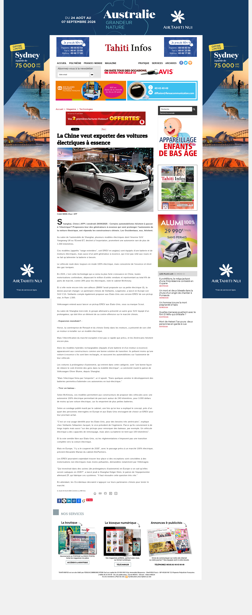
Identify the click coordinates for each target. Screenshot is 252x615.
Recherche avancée (167, 113)
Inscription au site (144, 577)
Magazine (110, 63)
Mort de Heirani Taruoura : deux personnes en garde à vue (176, 322)
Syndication (132, 577)
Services (157, 63)
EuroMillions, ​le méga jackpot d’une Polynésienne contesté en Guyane (176, 281)
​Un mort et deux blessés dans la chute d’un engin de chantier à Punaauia (176, 292)
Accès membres (108, 577)
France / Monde (93, 63)
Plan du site (120, 577)
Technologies (86, 109)
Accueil (62, 63)
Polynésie (75, 63)
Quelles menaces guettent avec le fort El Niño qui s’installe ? (177, 313)
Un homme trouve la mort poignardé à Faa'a (173, 303)
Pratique (143, 63)
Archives (171, 63)
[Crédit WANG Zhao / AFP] (105, 148)
